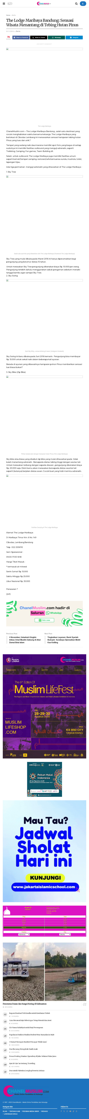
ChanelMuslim (16, 1102)
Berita (14, 15)
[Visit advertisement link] (44, 613)
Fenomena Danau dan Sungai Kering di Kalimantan (24, 1004)
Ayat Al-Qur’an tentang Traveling (22, 1063)
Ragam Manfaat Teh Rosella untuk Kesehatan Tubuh (29, 1013)
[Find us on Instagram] (67, 1111)
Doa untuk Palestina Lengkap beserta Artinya (26, 1071)
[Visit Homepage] (44, 3)
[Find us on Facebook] (61, 1111)
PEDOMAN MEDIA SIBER (30, 1111)
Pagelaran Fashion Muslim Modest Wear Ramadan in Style (31, 1035)
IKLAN (5, 1111)
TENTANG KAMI (14, 1111)
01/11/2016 (10, 31)
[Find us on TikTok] (73, 1111)
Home (8, 15)
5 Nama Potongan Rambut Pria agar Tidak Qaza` (28, 1042)
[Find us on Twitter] (64, 1111)
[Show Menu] (4, 3)
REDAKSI (44, 1111)
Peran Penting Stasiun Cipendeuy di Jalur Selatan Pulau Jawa (32, 1056)
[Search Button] (76, 3)
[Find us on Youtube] (70, 1111)
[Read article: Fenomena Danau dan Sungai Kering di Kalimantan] (44, 972)
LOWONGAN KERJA (10, 1114)
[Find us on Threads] (76, 1111)
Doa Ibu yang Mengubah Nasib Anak (23, 1049)
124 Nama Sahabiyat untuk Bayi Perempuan (26, 1027)
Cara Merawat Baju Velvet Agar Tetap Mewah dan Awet (30, 1020)
